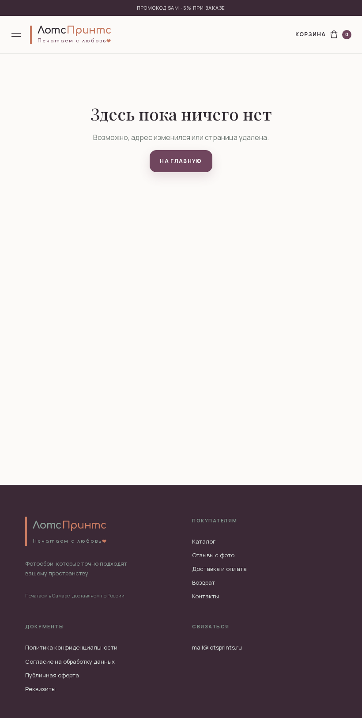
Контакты (205, 596)
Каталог (203, 541)
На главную (181, 161)
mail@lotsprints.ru (217, 647)
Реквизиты (40, 689)
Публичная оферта (52, 675)
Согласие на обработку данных (70, 661)
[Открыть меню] (17, 35)
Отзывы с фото (213, 555)
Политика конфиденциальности (71, 647)
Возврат (203, 582)
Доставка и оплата (219, 569)
